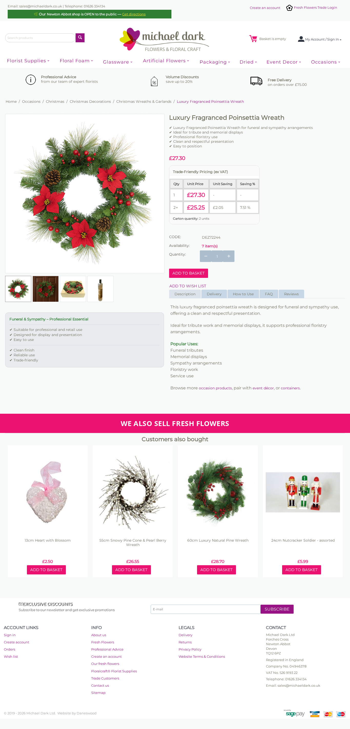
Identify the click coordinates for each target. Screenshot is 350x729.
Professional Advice (107, 649)
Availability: (179, 245)
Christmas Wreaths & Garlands (143, 101)
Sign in (10, 635)
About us (98, 635)
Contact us (100, 685)
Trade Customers (105, 678)
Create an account (265, 8)
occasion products (215, 388)
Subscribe (277, 609)
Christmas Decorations (90, 101)
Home (11, 101)
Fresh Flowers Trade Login (315, 7)
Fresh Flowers (102, 642)
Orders (9, 649)
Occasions (31, 101)
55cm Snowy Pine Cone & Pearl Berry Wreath (132, 542)
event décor (263, 388)
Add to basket (188, 273)
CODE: (175, 237)
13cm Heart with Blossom (48, 540)
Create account (16, 642)
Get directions (134, 14)
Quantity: (177, 254)
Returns (185, 642)
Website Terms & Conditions (202, 656)
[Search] (80, 37)
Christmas (55, 101)
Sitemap (98, 693)
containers (290, 388)
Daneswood (87, 713)
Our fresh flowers (105, 664)
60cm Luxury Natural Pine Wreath (218, 540)
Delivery (185, 635)
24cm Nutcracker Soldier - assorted (303, 540)
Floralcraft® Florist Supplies (114, 671)
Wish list (11, 656)
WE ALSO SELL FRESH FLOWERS (175, 423)
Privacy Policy (190, 649)
